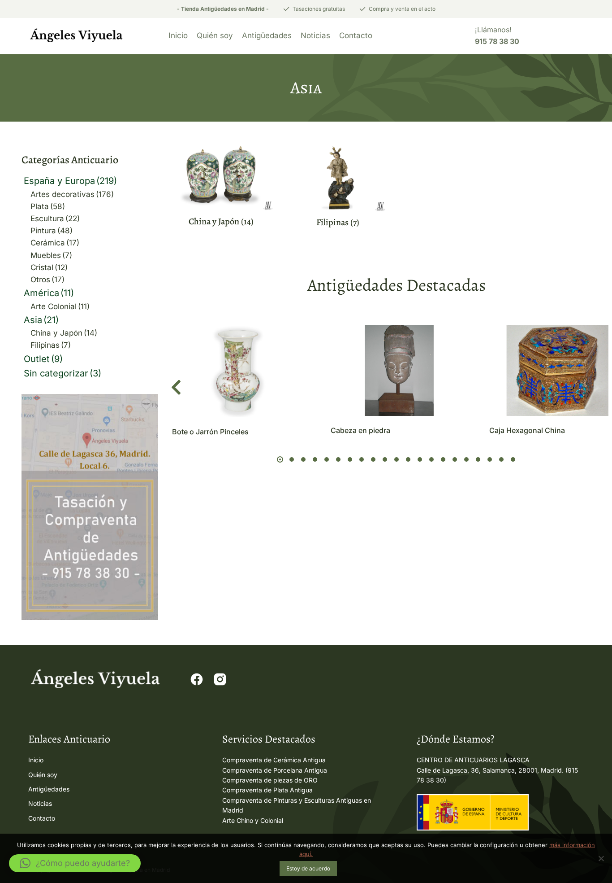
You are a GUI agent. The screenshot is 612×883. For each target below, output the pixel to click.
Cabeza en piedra (360, 430)
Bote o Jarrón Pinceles (210, 431)
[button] (176, 388)
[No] (600, 858)
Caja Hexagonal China (527, 430)
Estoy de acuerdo (308, 868)
